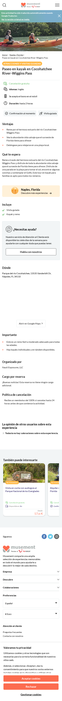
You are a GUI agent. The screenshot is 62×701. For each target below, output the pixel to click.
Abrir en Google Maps (30, 323)
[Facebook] (44, 536)
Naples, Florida (16, 55)
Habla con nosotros (31, 251)
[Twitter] (50, 536)
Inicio (4, 55)
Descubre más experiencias (34, 193)
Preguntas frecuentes (12, 632)
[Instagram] (56, 536)
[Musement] (30, 5)
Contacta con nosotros (13, 636)
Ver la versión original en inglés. (15, 19)
